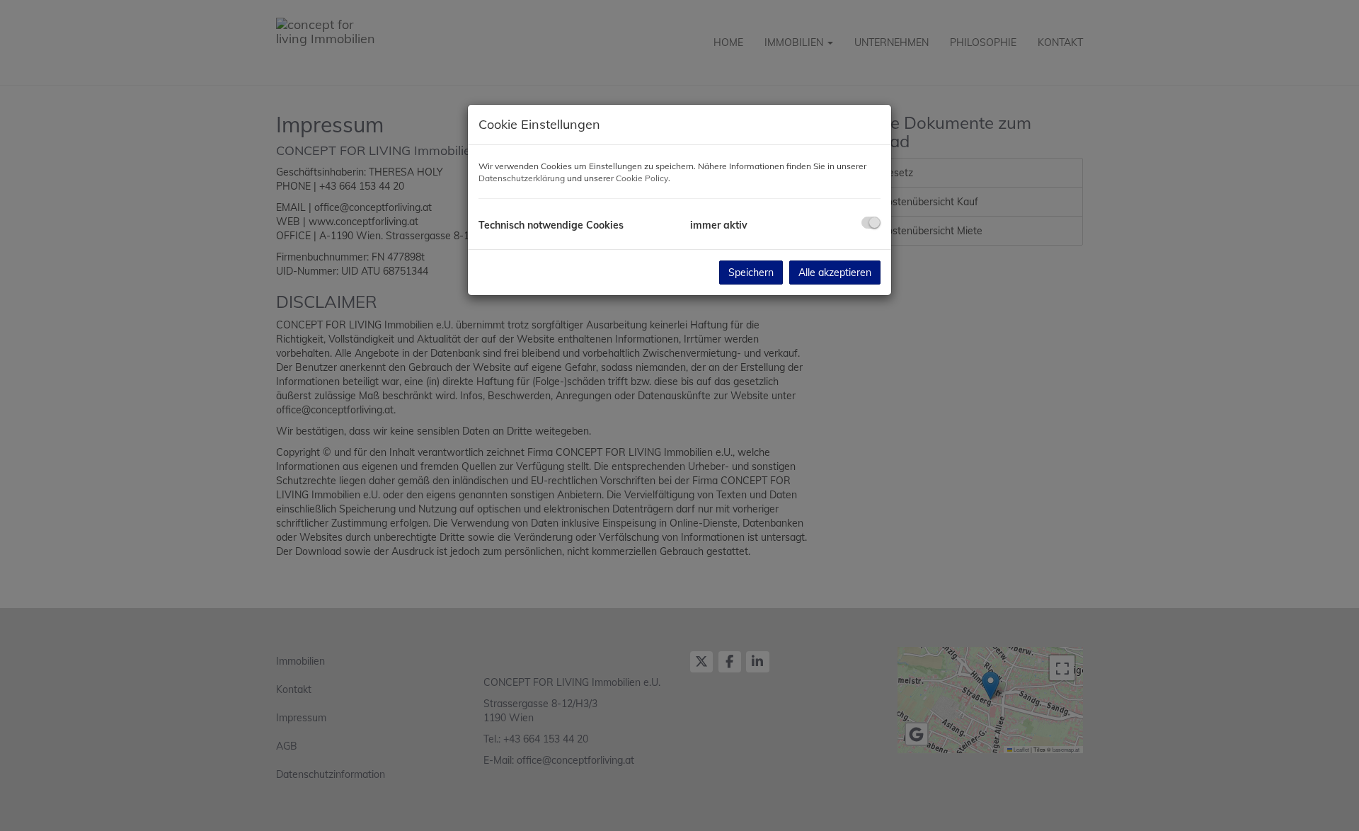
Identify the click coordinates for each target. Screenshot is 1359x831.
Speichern (751, 272)
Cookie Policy (642, 178)
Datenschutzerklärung (521, 178)
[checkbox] (871, 223)
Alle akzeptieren (834, 272)
